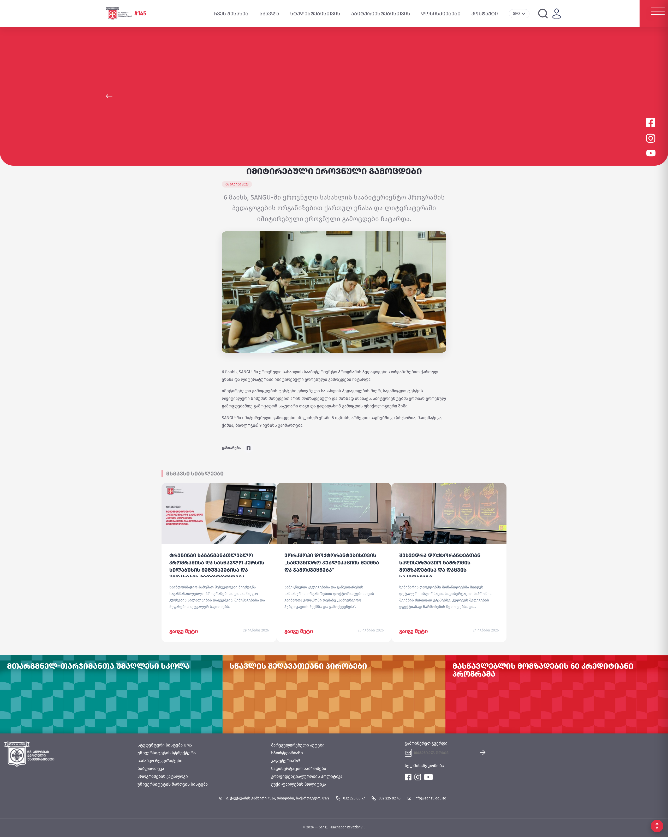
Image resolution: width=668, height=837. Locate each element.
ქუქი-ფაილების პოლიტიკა (298, 784)
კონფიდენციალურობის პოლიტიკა (306, 776)
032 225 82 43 (390, 798)
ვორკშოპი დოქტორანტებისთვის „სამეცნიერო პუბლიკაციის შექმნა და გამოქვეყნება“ (331, 562)
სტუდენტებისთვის (315, 13)
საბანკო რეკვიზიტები (160, 760)
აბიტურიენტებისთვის (380, 13)
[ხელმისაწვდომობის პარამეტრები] (657, 826)
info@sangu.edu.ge (430, 798)
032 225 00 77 (354, 798)
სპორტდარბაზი (287, 752)
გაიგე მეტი (183, 631)
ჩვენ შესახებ (231, 13)
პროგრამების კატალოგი (163, 776)
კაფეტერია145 (285, 760)
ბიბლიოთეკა (151, 768)
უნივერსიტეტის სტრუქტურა (167, 752)
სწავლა (269, 13)
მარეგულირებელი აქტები (298, 745)
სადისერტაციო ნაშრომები (298, 768)
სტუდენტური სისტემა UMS (165, 745)
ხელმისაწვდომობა (424, 765)
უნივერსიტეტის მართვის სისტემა (173, 784)
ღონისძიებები (441, 13)
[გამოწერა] (485, 753)
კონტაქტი (485, 13)
